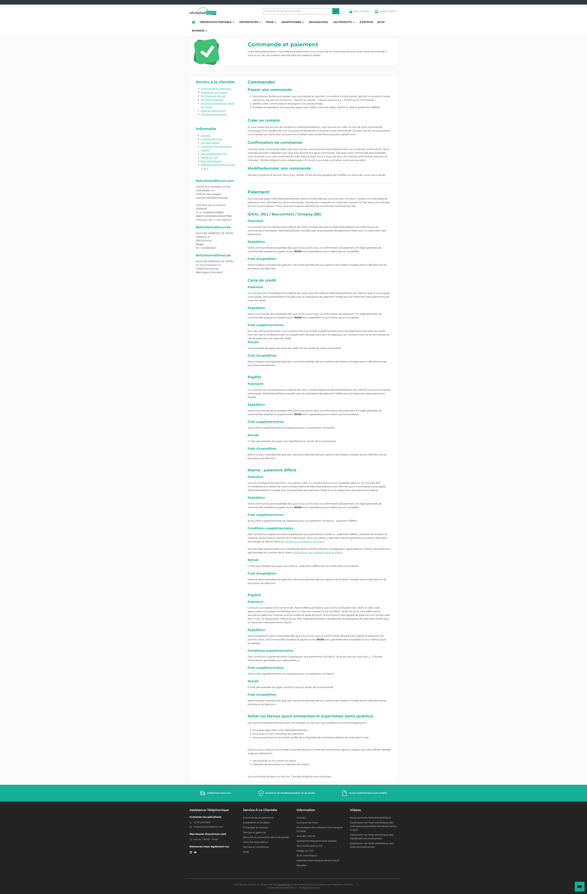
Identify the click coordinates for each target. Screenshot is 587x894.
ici (327, 537)
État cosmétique (211, 161)
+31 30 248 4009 (201, 822)
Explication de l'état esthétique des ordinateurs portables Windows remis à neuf (373, 826)
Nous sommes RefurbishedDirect (370, 817)
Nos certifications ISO (214, 153)
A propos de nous (211, 139)
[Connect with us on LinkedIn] (191, 852)
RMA (246, 851)
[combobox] (297, 11)
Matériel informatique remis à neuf (318, 860)
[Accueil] (194, 22)
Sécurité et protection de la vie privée (266, 837)
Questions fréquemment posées (317, 840)
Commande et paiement (216, 88)
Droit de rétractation (213, 110)
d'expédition (284, 884)
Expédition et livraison (214, 92)
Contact (205, 135)
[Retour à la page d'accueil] (203, 11)
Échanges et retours (213, 96)
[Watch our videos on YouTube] (195, 852)
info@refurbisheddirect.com (208, 826)
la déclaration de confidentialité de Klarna (317, 552)
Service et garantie (212, 99)
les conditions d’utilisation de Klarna (302, 541)
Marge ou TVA (209, 157)
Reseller (301, 865)
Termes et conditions (214, 114)
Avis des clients (210, 142)
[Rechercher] (335, 11)
